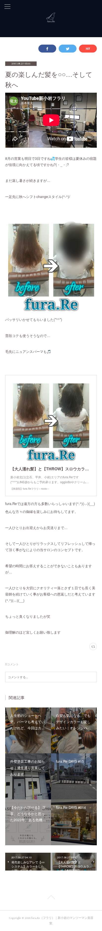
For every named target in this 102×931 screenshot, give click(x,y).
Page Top (51, 898)
